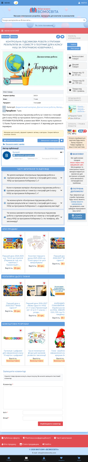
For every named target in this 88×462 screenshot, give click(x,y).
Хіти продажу (9, 444)
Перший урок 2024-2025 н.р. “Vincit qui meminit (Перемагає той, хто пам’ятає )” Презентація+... (13, 260)
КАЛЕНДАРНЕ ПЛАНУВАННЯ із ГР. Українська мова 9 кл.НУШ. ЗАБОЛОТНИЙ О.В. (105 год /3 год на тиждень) (60, 309)
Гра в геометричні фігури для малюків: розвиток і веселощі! (37, 352)
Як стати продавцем (44, 25)
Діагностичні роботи (46, 107)
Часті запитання (64, 438)
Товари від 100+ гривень (78, 90)
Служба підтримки (77, 216)
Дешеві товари (75, 65)
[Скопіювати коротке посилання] (58, 36)
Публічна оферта (11, 438)
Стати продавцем (30, 444)
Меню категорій (12, 31)
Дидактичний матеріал (26, 107)
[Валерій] (7, 155)
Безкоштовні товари (78, 57)
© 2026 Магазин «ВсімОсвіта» (44, 449)
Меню (46, 2)
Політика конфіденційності (38, 438)
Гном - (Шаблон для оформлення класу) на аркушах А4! (60, 352)
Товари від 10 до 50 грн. (78, 73)
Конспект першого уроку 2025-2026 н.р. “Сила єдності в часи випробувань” (37, 259)
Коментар (8, 384)
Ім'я (5, 412)
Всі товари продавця (54, 148)
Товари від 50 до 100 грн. (78, 81)
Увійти (84, 3)
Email (6, 418)
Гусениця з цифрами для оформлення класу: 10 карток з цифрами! (13, 352)
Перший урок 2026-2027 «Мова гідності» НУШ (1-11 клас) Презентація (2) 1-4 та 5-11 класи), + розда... (36, 307)
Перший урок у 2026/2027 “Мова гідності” (60, 258)
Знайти (84, 20)
